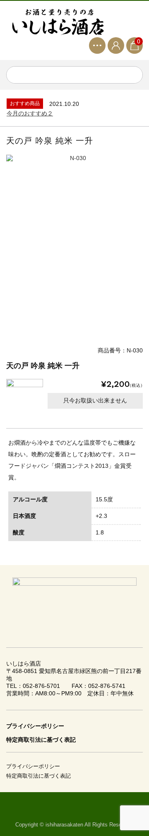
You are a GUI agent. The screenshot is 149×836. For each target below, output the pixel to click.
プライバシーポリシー (35, 726)
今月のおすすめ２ (30, 113)
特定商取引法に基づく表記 (41, 739)
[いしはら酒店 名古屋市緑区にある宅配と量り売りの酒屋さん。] (58, 22)
